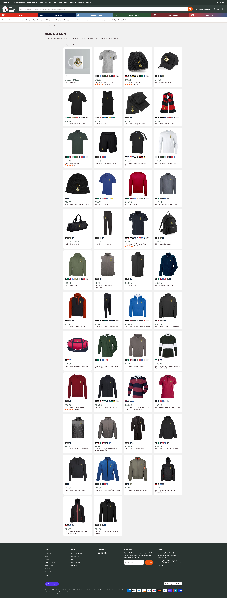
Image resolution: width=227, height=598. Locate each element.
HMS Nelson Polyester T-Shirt (75, 124)
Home (47, 26)
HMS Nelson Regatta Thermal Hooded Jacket (165, 491)
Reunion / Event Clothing (18, 2)
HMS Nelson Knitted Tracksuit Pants (107, 327)
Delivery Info (75, 556)
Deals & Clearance (32, 2)
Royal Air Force (25, 20)
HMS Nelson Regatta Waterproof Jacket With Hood (106, 449)
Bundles (41, 2)
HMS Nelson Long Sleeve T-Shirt (166, 163)
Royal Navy (13, 20)
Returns (73, 559)
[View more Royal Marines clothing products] (132, 15)
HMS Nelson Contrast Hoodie (75, 327)
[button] (216, 9)
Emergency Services (63, 20)
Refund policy (49, 565)
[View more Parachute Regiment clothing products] (170, 15)
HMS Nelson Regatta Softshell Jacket (107, 490)
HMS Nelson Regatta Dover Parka (166, 449)
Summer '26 (81, 2)
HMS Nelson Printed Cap (163, 82)
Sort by (65, 45)
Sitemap (47, 569)
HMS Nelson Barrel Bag (72, 244)
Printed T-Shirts (123, 20)
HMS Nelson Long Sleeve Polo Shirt (167, 204)
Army (4, 20)
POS (46, 593)
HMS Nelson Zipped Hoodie (134, 366)
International (77, 20)
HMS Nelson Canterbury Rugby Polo (167, 407)
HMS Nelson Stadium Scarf (164, 124)
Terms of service (50, 562)
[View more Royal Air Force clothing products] (95, 15)
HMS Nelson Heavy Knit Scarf (135, 124)
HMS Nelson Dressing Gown (134, 449)
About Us (48, 556)
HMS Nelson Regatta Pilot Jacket (136, 490)
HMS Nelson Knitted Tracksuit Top (106, 407)
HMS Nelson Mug (70, 82)
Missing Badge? (62, 2)
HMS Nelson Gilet (131, 285)
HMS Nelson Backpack (163, 244)
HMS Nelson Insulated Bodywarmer (76, 449)
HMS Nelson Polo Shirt (72, 163)
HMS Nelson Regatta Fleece (164, 285)
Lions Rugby (112, 20)
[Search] (190, 9)
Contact (47, 559)
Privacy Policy (75, 562)
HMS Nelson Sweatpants (103, 244)
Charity (95, 20)
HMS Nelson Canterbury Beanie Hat (77, 204)
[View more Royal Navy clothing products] (57, 15)
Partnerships (72, 2)
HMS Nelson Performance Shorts (106, 163)
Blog (46, 575)
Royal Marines (38, 20)
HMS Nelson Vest (101, 124)
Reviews (88, 2)
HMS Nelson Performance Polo (135, 244)
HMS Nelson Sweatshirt (133, 204)
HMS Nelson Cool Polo (102, 204)
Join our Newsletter (50, 2)
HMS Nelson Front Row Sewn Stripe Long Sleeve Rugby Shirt (137, 408)
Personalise (5, 2)
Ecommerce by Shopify (56, 593)
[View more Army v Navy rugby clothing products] (208, 15)
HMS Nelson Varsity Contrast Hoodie (137, 327)
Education (49, 20)
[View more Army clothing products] (19, 15)
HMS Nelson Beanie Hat (133, 82)
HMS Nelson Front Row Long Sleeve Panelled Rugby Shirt (167, 367)
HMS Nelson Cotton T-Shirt (104, 82)
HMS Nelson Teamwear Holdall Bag (77, 366)
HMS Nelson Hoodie (71, 285)
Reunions (48, 553)
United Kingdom (172, 584)
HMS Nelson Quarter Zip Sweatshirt (167, 327)
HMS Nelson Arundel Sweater (75, 407)
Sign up (149, 562)
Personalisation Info (77, 553)
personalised (166, 555)
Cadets (87, 20)
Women (103, 20)
